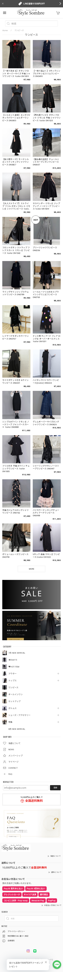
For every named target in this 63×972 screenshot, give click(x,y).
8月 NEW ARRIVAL (16, 729)
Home (4, 30)
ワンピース (13, 687)
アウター (12, 674)
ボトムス (12, 708)
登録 (55, 788)
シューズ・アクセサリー (19, 715)
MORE (31, 569)
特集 (10, 722)
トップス (12, 680)
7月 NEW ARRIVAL (16, 653)
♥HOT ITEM (13, 667)
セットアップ (14, 701)
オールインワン (15, 694)
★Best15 (12, 660)
